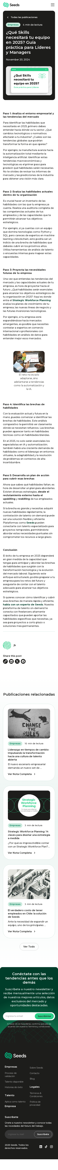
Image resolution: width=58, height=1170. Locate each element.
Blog (32, 1078)
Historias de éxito (14, 1087)
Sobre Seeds (36, 1067)
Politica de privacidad (35, 1103)
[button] (52, 4)
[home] (11, 5)
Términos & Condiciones (36, 1095)
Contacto (34, 1073)
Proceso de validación (11, 1075)
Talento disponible (14, 1081)
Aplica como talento (15, 1101)
